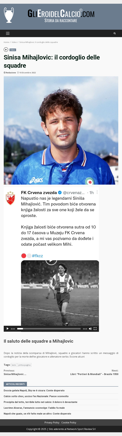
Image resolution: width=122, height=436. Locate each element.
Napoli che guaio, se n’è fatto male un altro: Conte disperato (37, 413)
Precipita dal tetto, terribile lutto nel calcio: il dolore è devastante (40, 402)
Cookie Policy (68, 422)
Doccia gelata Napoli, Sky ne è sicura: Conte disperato (34, 390)
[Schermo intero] (95, 328)
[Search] (115, 33)
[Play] (7, 328)
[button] (51, 259)
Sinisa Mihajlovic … (15, 372)
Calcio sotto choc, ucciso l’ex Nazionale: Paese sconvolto (36, 396)
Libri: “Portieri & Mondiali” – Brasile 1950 (94, 372)
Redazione (11, 72)
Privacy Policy (51, 422)
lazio (14, 365)
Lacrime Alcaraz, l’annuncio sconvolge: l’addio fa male (34, 407)
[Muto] (90, 328)
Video (12, 50)
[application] (51, 259)
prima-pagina (24, 365)
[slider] (49, 328)
